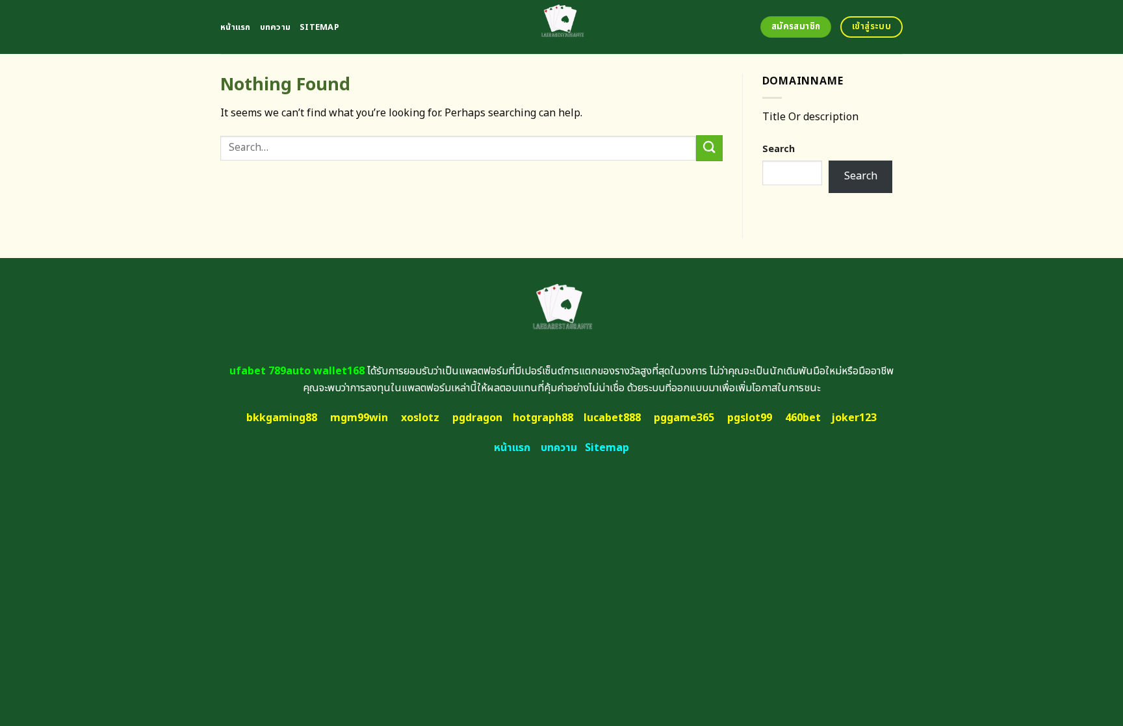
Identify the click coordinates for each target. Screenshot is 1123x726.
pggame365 (684, 418)
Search (778, 149)
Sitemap (319, 27)
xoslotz (420, 418)
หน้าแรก (235, 27)
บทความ (275, 27)
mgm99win (359, 418)
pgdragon (477, 418)
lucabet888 (612, 418)
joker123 (854, 418)
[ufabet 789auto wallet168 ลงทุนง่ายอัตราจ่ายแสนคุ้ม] (561, 27)
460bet (803, 418)
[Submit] (709, 148)
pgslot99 (749, 418)
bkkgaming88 (281, 418)
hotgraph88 (543, 418)
